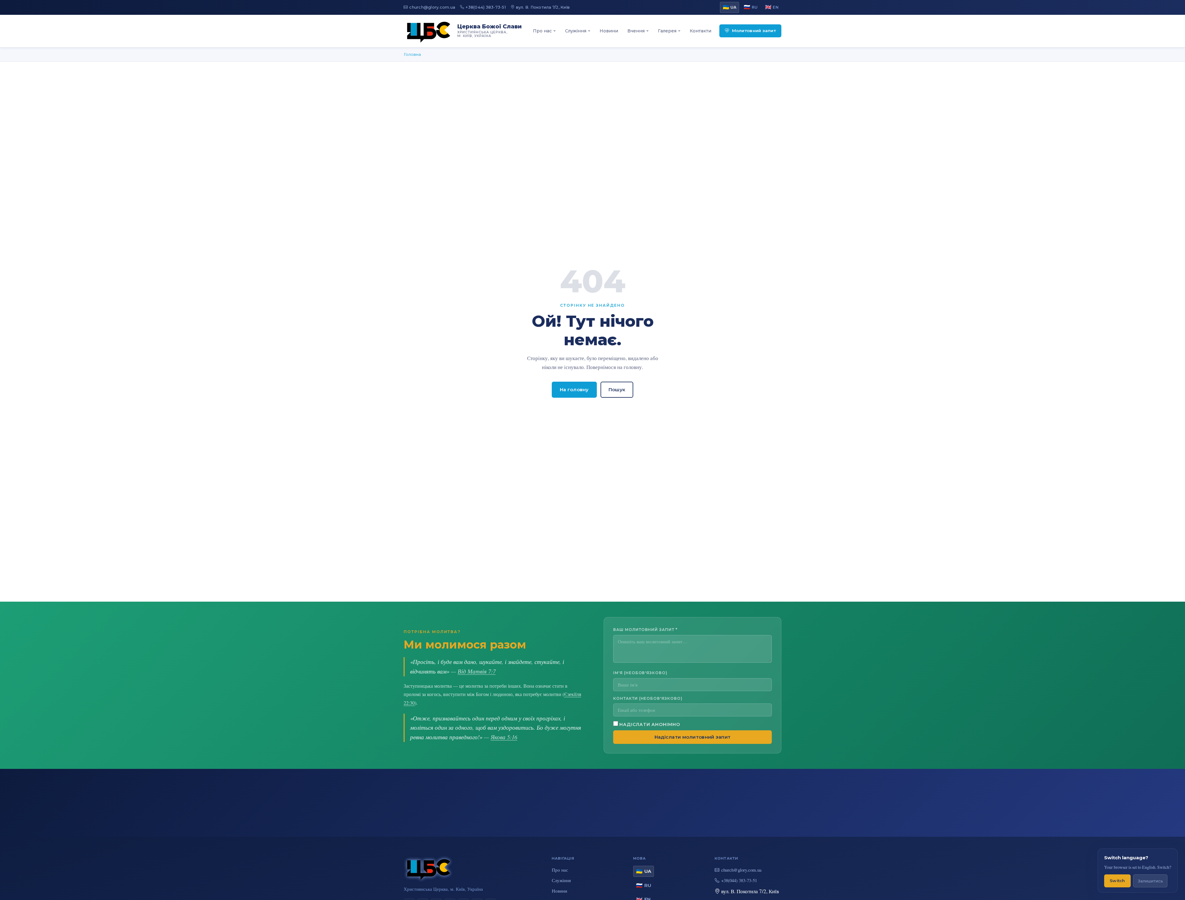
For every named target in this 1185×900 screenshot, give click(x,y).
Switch (1117, 880)
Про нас (542, 30)
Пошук (617, 389)
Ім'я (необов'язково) (640, 672)
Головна (412, 54)
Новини (609, 30)
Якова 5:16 (504, 737)
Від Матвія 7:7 (477, 671)
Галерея (667, 30)
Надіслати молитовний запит (693, 737)
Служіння (575, 30)
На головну (574, 389)
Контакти (700, 30)
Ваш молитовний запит (645, 629)
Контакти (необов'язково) (648, 698)
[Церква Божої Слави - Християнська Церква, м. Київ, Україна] (429, 31)
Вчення (636, 30)
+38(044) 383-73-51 (486, 7)
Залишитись (1150, 881)
